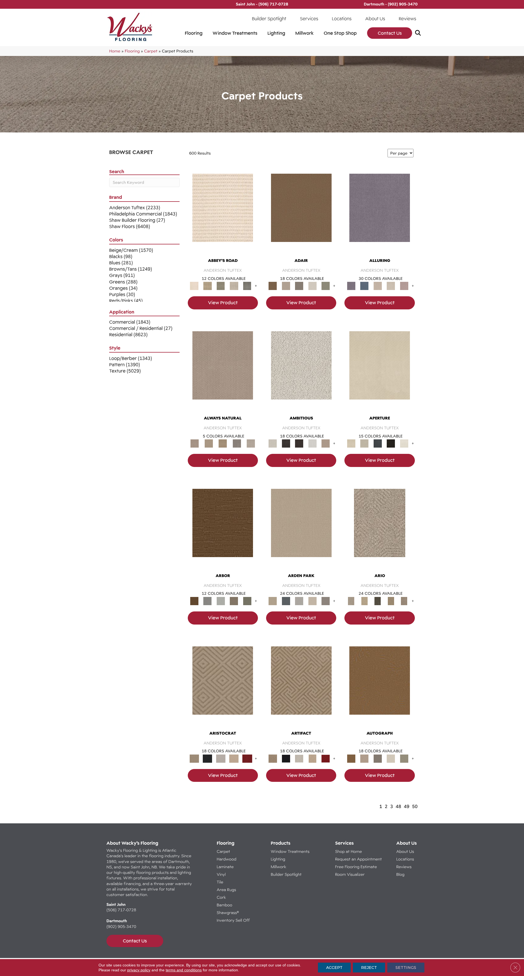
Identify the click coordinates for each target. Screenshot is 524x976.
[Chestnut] (222, 528)
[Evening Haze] (326, 600)
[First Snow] (404, 443)
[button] (419, 33)
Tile (220, 882)
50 (415, 806)
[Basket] (222, 370)
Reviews (407, 18)
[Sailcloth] (222, 443)
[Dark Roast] (299, 443)
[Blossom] (404, 285)
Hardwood (226, 859)
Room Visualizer (350, 874)
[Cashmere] (234, 758)
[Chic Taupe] (234, 285)
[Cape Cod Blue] (377, 443)
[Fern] (247, 600)
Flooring (194, 33)
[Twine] (251, 443)
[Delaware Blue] (247, 285)
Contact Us (390, 33)
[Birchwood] (222, 685)
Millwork (304, 33)
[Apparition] (377, 600)
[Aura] (222, 213)
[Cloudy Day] (299, 600)
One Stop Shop (340, 33)
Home (114, 51)
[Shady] (237, 443)
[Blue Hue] (285, 600)
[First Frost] (312, 443)
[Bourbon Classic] (301, 213)
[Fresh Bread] (326, 443)
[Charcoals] (285, 443)
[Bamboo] (207, 285)
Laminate (225, 866)
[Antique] (364, 600)
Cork (221, 897)
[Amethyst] (379, 213)
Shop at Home (348, 851)
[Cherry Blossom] (247, 758)
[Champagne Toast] (285, 285)
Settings (405, 967)
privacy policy (138, 970)
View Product (223, 302)
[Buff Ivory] (379, 370)
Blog (400, 874)
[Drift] (312, 600)
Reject (369, 967)
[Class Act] (299, 285)
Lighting (276, 33)
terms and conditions (184, 970)
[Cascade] (221, 758)
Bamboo (224, 905)
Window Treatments (235, 33)
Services (309, 18)
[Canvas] (301, 370)
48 (398, 806)
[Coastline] (221, 600)
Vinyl (221, 874)
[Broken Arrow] (404, 600)
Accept (334, 967)
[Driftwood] (234, 600)
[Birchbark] (391, 285)
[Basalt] (377, 285)
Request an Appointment (358, 859)
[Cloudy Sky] (207, 600)
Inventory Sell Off (233, 920)
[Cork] (209, 443)
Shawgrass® (228, 912)
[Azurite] (364, 285)
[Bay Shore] (391, 600)
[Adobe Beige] (379, 528)
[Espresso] (391, 443)
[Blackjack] (207, 758)
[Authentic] (301, 528)
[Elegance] (312, 285)
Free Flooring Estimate (356, 866)
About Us (375, 18)
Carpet (150, 51)
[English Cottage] (326, 285)
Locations (342, 18)
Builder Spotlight (269, 18)
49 (406, 806)
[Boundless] (221, 285)
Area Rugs (226, 889)
